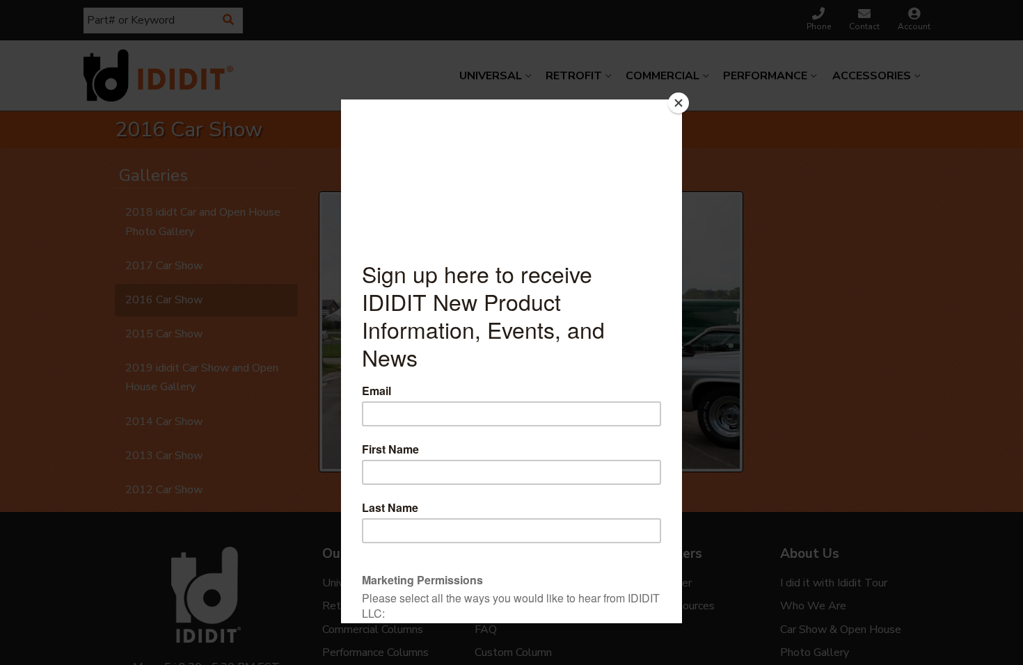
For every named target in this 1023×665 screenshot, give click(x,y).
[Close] (678, 103)
